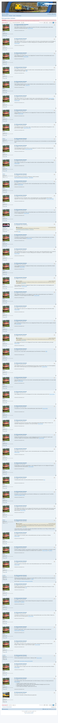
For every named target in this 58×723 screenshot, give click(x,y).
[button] (44, 22)
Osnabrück (50, 550)
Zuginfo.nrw (28, 85)
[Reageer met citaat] (54, 24)
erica (17, 693)
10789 (6, 228)
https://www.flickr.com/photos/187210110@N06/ (26, 581)
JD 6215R (4, 575)
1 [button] (47, 22)
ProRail (19, 231)
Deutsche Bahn (30, 28)
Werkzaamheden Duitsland (8, 18)
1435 (6, 175)
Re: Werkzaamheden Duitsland (21, 24)
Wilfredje (4, 138)
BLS (44, 479)
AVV (26, 587)
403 (6, 576)
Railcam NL (4, 227)
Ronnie (4, 31)
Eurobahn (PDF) (44, 366)
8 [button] (54, 22)
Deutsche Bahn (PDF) (27, 127)
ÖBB (26, 70)
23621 (6, 33)
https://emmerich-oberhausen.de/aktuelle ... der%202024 (23, 177)
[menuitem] (8, 14)
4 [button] (49, 22)
